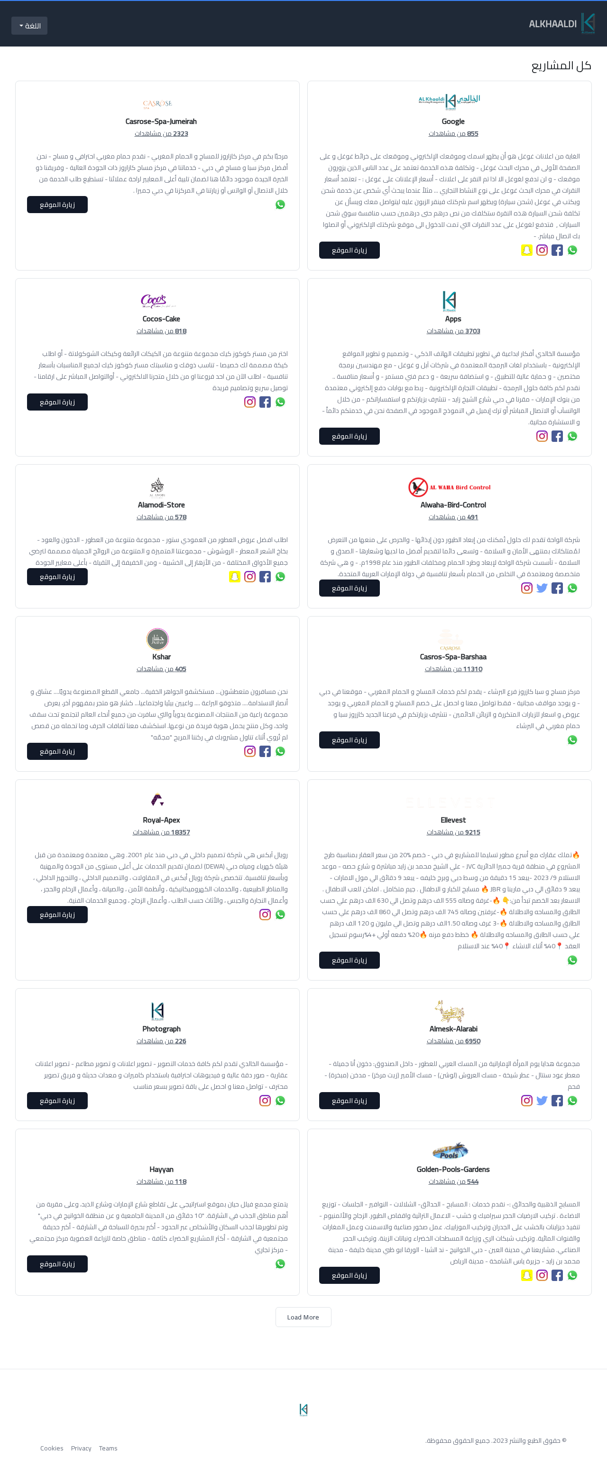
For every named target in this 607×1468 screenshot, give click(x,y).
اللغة (32, 26)
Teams (108, 1448)
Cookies (52, 1448)
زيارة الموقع (350, 250)
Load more (303, 1317)
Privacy (81, 1448)
